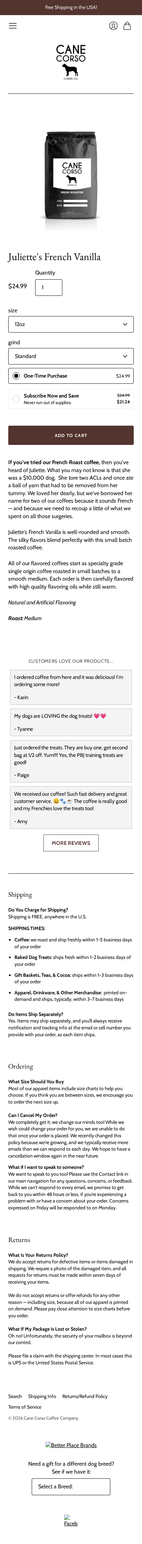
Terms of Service (24, 1407)
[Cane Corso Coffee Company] (71, 61)
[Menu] (13, 26)
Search (15, 1396)
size (12, 310)
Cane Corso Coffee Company (51, 1418)
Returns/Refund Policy (85, 1396)
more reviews (71, 843)
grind (14, 342)
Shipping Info (42, 1396)
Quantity (45, 272)
